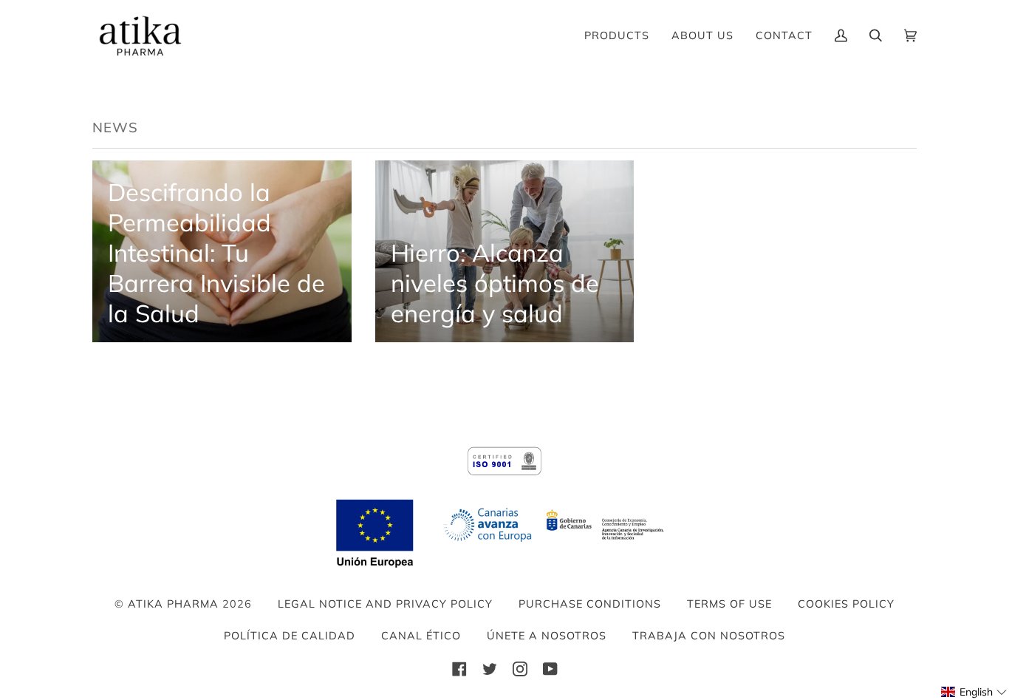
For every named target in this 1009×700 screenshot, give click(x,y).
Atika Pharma (173, 604)
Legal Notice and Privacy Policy (385, 604)
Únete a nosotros (546, 635)
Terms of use (729, 604)
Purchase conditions (590, 604)
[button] (974, 692)
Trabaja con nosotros (708, 635)
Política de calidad (289, 635)
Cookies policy (846, 604)
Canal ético (421, 635)
